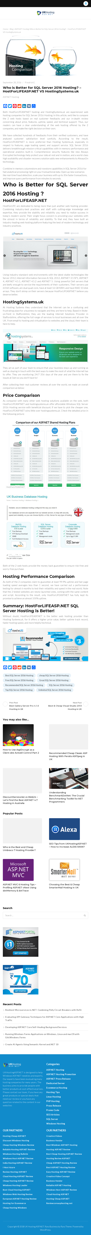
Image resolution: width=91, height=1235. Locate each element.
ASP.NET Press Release (58, 1078)
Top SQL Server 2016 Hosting (18, 690)
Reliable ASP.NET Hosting (58, 1185)
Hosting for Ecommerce (14, 1203)
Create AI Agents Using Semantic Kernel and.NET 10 (31, 1044)
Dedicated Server (55, 1083)
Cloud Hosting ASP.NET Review (18, 1176)
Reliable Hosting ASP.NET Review (19, 1149)
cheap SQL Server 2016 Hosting (54, 675)
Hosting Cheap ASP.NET (14, 1136)
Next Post (65, 705)
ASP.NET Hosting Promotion (61, 1074)
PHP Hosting (53, 1101)
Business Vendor (54, 1140)
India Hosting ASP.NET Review (17, 1163)
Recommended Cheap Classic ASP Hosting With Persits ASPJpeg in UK (68, 756)
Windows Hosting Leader (15, 1185)
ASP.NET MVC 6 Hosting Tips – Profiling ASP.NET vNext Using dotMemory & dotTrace (19, 887)
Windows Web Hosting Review (18, 1194)
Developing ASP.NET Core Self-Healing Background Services (36, 1027)
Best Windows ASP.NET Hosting (61, 1145)
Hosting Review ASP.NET (58, 1158)
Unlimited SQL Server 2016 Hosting (54, 690)
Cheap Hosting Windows (15, 1208)
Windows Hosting (55, 1123)
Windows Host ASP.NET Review (18, 1158)
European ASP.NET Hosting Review (20, 1199)
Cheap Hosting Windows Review (18, 1145)
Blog (11, 29)
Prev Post (24, 705)
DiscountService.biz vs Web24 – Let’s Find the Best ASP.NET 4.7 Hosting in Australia (20, 800)
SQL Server (52, 1119)
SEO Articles (53, 1114)
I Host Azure (9, 1167)
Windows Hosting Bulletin (15, 1154)
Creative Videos (54, 1136)
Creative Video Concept (58, 1176)
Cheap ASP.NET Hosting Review (61, 1163)
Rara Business (51, 1226)
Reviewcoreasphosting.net (59, 1203)
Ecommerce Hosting (56, 1087)
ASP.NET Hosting (22, 29)
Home (5, 29)
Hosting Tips (53, 1092)
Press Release (53, 1105)
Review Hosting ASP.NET (15, 1172)
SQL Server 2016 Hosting (60, 685)
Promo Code (52, 1110)
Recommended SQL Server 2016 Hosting (24, 685)
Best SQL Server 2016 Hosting (19, 675)
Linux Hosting (53, 1096)
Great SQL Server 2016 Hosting (53, 680)
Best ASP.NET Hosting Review (60, 1167)
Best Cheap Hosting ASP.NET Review (64, 1154)
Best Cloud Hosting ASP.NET (17, 1190)
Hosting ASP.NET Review (58, 1149)
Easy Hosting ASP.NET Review (60, 1172)
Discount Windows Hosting (16, 1140)
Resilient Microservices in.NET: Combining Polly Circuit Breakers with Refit (43, 1010)
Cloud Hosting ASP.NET (57, 1194)
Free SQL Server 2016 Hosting (19, 680)
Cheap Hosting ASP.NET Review (18, 1181)
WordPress (45, 1230)
